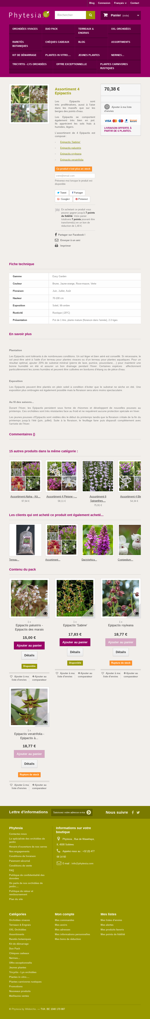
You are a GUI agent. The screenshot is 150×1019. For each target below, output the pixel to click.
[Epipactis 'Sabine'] (75, 598)
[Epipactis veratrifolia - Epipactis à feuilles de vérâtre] (29, 707)
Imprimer (65, 245)
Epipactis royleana (120, 625)
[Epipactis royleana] (120, 598)
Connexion (104, 3)
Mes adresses (62, 929)
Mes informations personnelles (72, 934)
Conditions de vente (20, 865)
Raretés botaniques (20, 44)
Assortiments (120, 42)
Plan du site (16, 899)
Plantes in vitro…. (58, 55)
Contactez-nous (18, 834)
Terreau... (14, 559)
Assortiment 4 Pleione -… (61, 496)
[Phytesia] (29, 15)
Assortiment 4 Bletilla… (134, 496)
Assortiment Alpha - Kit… (25, 496)
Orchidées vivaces (25, 29)
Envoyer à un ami (70, 240)
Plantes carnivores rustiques (114, 66)
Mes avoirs (61, 925)
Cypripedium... (125, 559)
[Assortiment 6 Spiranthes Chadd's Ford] (98, 476)
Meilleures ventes (19, 996)
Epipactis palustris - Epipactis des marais (29, 627)
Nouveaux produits (20, 991)
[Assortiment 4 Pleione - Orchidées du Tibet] (61, 476)
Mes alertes (107, 925)
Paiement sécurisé (19, 861)
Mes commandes (64, 920)
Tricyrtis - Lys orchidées (29, 64)
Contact (134, 3)
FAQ (11, 870)
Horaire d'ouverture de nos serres (28, 846)
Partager (78, 192)
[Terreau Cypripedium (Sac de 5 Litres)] (25, 540)
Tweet (62, 192)
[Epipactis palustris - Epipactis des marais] (29, 598)
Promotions (15, 986)
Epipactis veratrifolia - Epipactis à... (29, 736)
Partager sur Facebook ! (71, 234)
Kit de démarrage (24, 55)
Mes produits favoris (112, 929)
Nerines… (117, 55)
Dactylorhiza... (89, 559)
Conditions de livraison (22, 856)
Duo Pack (51, 29)
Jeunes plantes (89, 55)
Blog (92, 3)
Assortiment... (52, 559)
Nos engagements (19, 851)
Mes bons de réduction (68, 939)
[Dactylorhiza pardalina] (98, 540)
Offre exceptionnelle (71, 64)
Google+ (65, 199)
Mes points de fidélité (113, 934)
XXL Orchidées (121, 29)
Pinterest (83, 199)
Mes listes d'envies (111, 920)
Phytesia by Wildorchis (24, 1009)
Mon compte (64, 914)
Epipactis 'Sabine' (75, 625)
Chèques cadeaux (57, 42)
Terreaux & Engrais (86, 31)
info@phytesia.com (82, 863)
